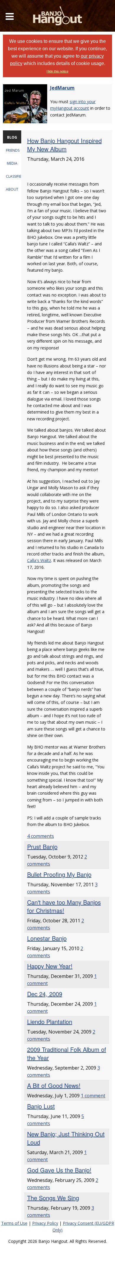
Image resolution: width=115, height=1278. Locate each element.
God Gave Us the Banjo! (59, 1170)
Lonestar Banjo (47, 938)
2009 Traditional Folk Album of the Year (66, 1053)
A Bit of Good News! (53, 1085)
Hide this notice (57, 71)
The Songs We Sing (53, 1197)
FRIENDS (12, 150)
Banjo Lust (41, 1106)
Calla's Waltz (39, 560)
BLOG (12, 137)
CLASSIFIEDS (16, 176)
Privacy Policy (45, 1223)
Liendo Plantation (49, 1021)
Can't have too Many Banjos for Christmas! (64, 906)
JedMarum (62, 88)
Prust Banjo (42, 846)
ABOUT (12, 189)
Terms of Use (14, 1223)
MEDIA (12, 163)
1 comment (93, 1095)
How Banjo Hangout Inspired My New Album (64, 144)
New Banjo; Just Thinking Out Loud (66, 1138)
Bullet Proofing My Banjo (59, 874)
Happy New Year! (50, 966)
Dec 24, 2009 (44, 993)
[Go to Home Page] (57, 16)
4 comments (40, 836)
